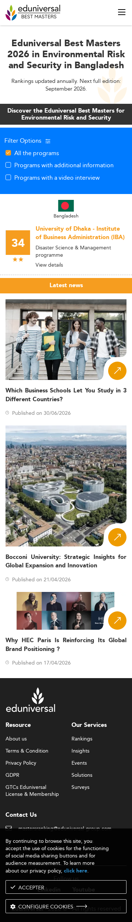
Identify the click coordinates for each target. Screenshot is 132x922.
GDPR (12, 775)
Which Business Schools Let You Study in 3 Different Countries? (66, 395)
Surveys (80, 787)
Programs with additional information (64, 165)
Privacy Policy (21, 763)
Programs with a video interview (57, 177)
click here (75, 871)
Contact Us (21, 815)
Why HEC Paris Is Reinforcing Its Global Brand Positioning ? (66, 645)
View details (49, 265)
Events (79, 763)
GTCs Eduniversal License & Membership (32, 787)
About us (16, 739)
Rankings (82, 739)
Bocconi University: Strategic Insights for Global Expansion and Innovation (66, 561)
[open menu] (121, 12)
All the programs (36, 153)
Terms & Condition (27, 751)
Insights (80, 751)
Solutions (82, 775)
